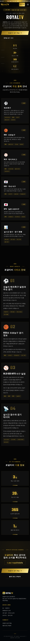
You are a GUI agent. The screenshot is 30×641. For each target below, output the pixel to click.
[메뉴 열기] (28, 4)
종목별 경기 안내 (6, 610)
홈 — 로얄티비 (6, 608)
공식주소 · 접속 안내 (7, 615)
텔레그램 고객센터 (7, 625)
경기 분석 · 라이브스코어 (8, 613)
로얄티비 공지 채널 (7, 623)
